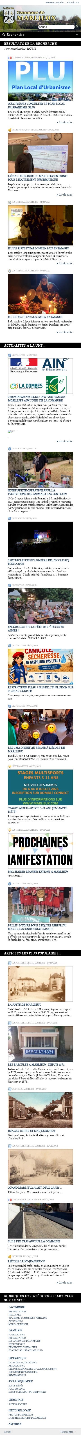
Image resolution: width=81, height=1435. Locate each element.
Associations (17, 1365)
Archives (15, 1424)
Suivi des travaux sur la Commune (34, 1241)
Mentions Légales (55, 2)
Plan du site (73, 2)
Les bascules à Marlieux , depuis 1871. (36, 1064)
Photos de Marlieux (23, 1089)
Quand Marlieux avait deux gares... (35, 1188)
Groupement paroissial (23, 1372)
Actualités (18, 355)
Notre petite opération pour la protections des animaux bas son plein (37, 492)
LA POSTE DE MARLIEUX (24, 1004)
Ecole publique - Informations (29, 129)
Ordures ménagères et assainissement (33, 1368)
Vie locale (18, 448)
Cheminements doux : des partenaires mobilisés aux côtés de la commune (36, 398)
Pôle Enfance (17, 1388)
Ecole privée (18, 1256)
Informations (20, 766)
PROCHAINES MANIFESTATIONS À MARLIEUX (38, 872)
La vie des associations (25, 202)
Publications (17, 1334)
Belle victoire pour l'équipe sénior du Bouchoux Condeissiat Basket (37, 927)
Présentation (17, 1311)
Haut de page (67, 1432)
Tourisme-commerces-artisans (28, 1317)
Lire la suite (64, 122)
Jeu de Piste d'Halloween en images (35, 317)
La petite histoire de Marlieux (28, 963)
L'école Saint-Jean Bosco (26, 1261)
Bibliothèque (17, 1344)
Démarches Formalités (23, 1347)
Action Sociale (18, 1404)
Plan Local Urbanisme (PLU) (27, 57)
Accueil (7, 1432)
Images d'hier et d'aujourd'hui (31, 1131)
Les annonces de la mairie (26, 1199)
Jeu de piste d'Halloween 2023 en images (38, 248)
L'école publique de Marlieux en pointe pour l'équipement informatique (38, 177)
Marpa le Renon (18, 1324)
